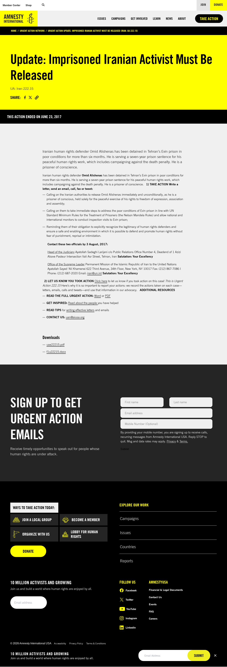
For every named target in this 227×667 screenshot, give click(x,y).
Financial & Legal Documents (166, 590)
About (182, 18)
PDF (108, 295)
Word (97, 295)
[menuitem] (11, 5)
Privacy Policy (76, 643)
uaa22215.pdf (55, 344)
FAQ (151, 611)
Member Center (13, 5)
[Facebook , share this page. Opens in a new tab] (25, 97)
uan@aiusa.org (75, 317)
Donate (220, 4)
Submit (124, 449)
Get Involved (139, 18)
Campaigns (118, 18)
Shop (30, 5)
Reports (126, 560)
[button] (43, 5)
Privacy (171, 441)
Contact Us (155, 597)
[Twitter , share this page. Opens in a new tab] (30, 97)
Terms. (183, 441)
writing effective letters (80, 310)
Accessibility (60, 643)
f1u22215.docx (56, 351)
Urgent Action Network (32, 30)
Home (13, 30)
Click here (101, 281)
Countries (128, 546)
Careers (153, 618)
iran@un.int (94, 273)
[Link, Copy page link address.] (37, 97)
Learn (157, 18)
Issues (101, 18)
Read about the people (83, 303)
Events (153, 604)
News (169, 18)
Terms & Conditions (96, 643)
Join (203, 4)
